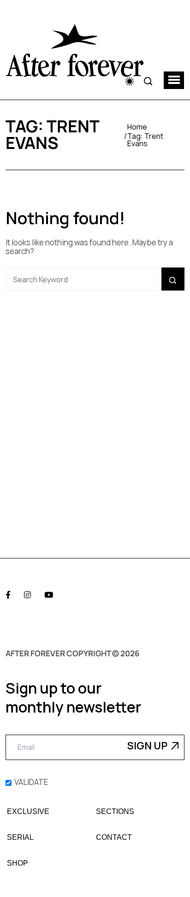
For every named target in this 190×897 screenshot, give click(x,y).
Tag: (145, 139)
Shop (17, 863)
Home (137, 127)
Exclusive (28, 811)
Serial (20, 837)
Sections (115, 811)
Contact (114, 837)
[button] (174, 80)
